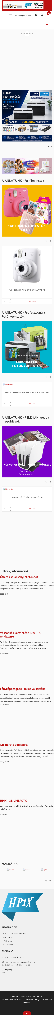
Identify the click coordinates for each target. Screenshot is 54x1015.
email (4, 972)
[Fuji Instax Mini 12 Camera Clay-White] (27, 265)
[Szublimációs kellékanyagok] (27, 166)
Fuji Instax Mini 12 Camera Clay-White (27, 290)
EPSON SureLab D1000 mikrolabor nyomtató (27, 393)
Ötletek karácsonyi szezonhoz (19, 577)
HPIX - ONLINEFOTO (13, 801)
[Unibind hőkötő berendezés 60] (8, 489)
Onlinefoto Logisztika (14, 745)
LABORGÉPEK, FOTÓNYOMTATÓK (27, 364)
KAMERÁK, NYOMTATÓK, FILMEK (27, 228)
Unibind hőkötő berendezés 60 (27, 497)
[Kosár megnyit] (49, 13)
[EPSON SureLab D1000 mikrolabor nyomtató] (7, 384)
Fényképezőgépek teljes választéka (22, 689)
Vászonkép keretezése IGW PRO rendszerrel (21, 634)
